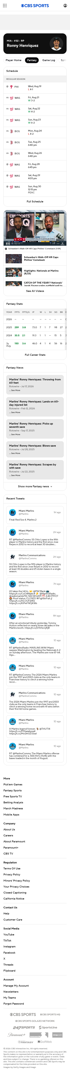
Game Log (48, 60)
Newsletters (10, 991)
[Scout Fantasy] (26, 1041)
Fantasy (32, 60)
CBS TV (8, 853)
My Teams (9, 997)
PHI (16, 86)
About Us (9, 829)
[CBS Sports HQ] (50, 1014)
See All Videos (35, 291)
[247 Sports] (24, 1027)
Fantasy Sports (12, 790)
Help (6, 913)
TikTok (7, 940)
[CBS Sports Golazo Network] (35, 1020)
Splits (64, 60)
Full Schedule (35, 201)
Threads (8, 964)
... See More (14, 390)
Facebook (9, 952)
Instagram (9, 946)
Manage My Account (16, 985)
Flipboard (9, 970)
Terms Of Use (11, 868)
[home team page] (11, 87)
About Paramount (14, 841)
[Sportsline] (48, 1027)
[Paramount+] (16, 1034)
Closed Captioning (14, 892)
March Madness (13, 808)
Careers (8, 835)
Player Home (13, 60)
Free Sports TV (12, 796)
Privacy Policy (11, 874)
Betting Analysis (13, 802)
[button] (5, 5)
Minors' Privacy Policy (16, 880)
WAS (17, 98)
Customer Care (12, 919)
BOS (17, 131)
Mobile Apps (11, 814)
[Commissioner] (39, 1033)
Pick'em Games (12, 784)
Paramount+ (10, 847)
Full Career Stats (35, 355)
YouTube (8, 934)
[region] (35, 228)
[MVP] (57, 1033)
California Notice (13, 898)
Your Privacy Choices (16, 886)
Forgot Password (13, 1003)
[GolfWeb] (45, 1042)
